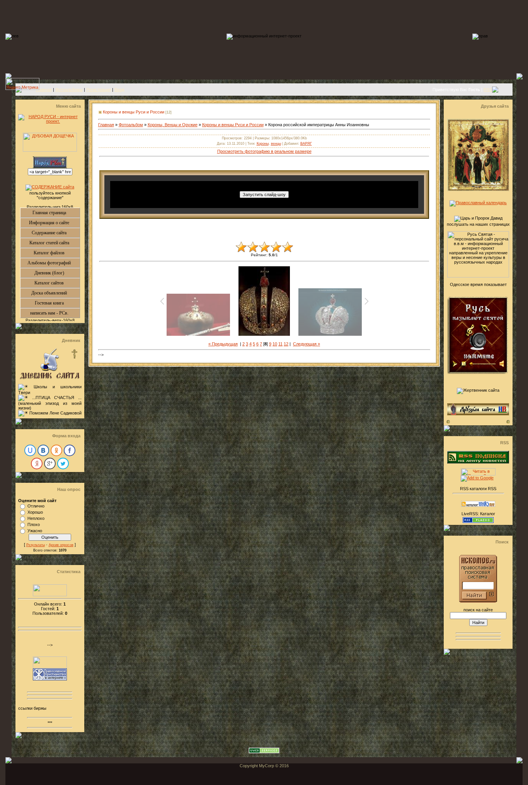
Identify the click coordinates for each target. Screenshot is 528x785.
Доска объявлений (55, 293)
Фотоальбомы (69, 89)
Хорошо (35, 512)
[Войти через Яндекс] (37, 463)
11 (280, 344)
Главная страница (56, 212)
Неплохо (35, 518)
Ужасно (34, 530)
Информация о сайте (54, 222)
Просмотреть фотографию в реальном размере (264, 151)
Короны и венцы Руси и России (133, 112)
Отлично (35, 506)
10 (275, 344)
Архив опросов (61, 545)
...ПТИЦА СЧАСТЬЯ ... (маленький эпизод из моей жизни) (50, 402)
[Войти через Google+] (50, 463)
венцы (276, 143)
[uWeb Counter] (50, 594)
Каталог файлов (57, 252)
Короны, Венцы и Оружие (173, 124)
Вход (119, 89)
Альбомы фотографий (53, 263)
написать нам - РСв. (55, 313)
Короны (263, 143)
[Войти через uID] (30, 450)
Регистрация (98, 89)
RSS (488, 89)
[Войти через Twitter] (63, 463)
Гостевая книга (57, 303)
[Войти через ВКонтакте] (43, 450)
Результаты (35, 545)
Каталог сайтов (57, 283)
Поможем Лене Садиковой (55, 413)
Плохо (33, 524)
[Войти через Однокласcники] (56, 450)
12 (286, 344)
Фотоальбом (131, 124)
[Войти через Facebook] (69, 450)
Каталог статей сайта (54, 242)
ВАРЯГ (306, 143)
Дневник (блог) (57, 273)
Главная (44, 89)
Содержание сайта (56, 232)
